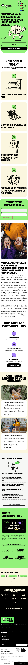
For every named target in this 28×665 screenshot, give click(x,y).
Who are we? (4, 638)
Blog (3, 644)
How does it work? (6, 639)
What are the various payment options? (12, 473)
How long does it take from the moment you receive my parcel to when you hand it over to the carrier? (12, 496)
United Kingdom (12, 576)
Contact (4, 642)
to (1, 212)
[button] (2, 5)
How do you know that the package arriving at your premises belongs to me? (12, 479)
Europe (3, 576)
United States (23, 576)
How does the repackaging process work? (11, 490)
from (2, 208)
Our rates (4, 641)
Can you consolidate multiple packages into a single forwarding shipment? (12, 484)
